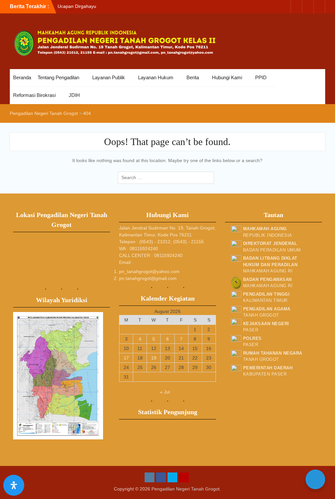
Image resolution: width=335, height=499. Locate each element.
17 (126, 357)
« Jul (165, 392)
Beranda (22, 77)
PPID (261, 77)
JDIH (74, 95)
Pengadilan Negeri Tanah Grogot (185, 488)
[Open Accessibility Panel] (13, 485)
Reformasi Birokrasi (34, 95)
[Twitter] (308, 7)
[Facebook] (296, 7)
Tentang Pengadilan (58, 77)
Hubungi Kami (227, 77)
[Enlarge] (94, 320)
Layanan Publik (108, 77)
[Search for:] (167, 177)
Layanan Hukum (155, 77)
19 (153, 357)
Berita (192, 77)
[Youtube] (319, 7)
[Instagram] (285, 7)
